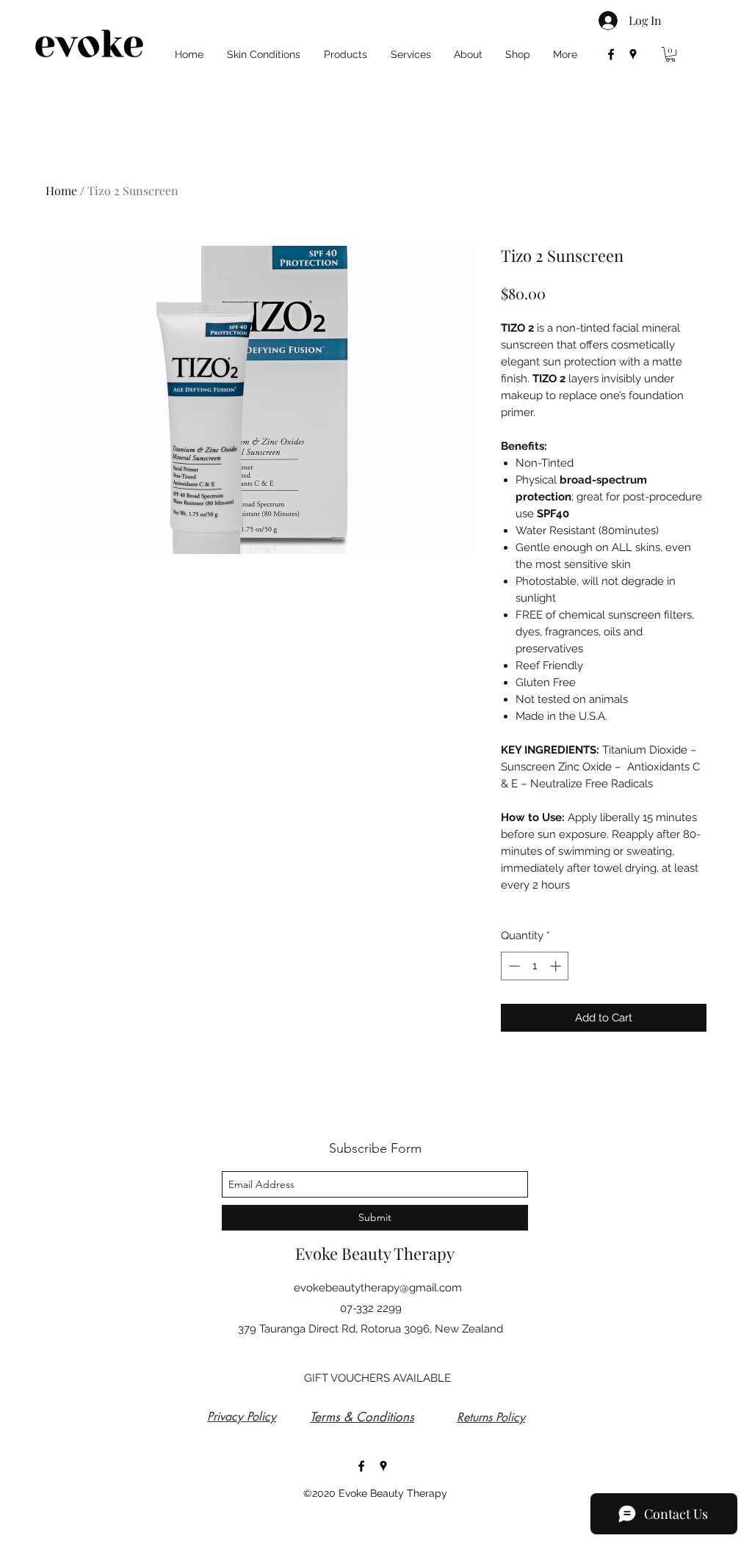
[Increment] (557, 966)
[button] (670, 54)
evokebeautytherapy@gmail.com (378, 1287)
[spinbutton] (535, 966)
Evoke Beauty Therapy (375, 1253)
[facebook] (611, 54)
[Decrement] (513, 966)
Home (61, 190)
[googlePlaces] (633, 54)
